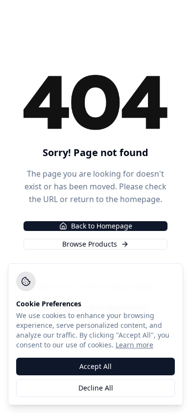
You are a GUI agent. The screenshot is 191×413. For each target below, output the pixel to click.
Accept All (95, 366)
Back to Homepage (101, 225)
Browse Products (89, 244)
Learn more (134, 344)
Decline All (95, 387)
